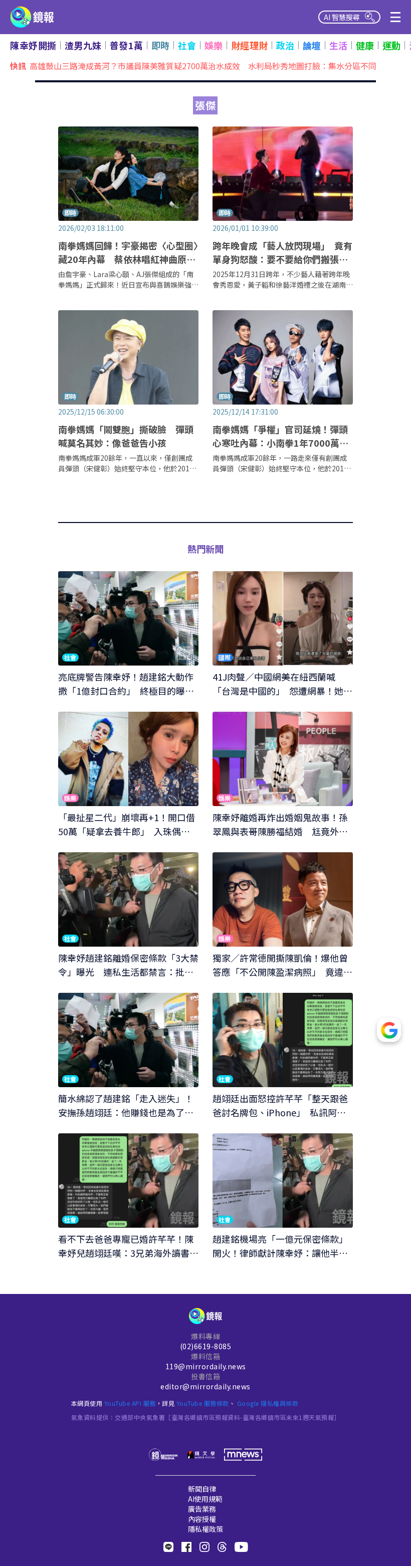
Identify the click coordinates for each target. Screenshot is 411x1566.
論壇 (312, 45)
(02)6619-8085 (206, 1346)
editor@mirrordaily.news (205, 1386)
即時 (160, 45)
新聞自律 (202, 1489)
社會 (187, 45)
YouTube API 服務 (130, 1403)
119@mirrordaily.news (205, 1366)
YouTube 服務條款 (202, 1403)
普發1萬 (126, 45)
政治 (285, 45)
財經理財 (249, 45)
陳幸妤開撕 (33, 45)
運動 (391, 45)
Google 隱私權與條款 (268, 1403)
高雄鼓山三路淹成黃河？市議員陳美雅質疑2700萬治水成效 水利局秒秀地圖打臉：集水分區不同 (203, 65)
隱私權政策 (205, 1529)
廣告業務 (202, 1509)
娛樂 (213, 45)
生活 (338, 45)
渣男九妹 (83, 45)
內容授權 (202, 1519)
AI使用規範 (205, 1499)
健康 (365, 45)
